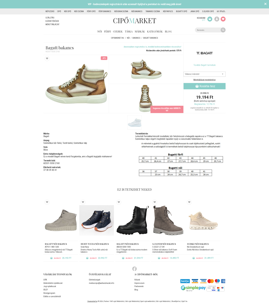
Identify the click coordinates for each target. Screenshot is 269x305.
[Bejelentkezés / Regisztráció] (216, 19)
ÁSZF (45, 290)
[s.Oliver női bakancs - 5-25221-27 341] (168, 220)
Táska (129, 31)
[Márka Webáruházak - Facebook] (134, 269)
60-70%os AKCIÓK (224, 11)
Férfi (107, 31)
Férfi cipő (91, 11)
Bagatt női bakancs (56, 244)
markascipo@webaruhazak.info (101, 283)
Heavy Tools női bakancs (95, 244)
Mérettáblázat (52, 24)
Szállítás (50, 18)
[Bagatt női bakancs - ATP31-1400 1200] (60, 220)
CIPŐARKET (134, 20)
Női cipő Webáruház (132, 301)
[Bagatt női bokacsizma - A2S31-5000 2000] (134, 122)
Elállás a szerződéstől (52, 296)
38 (47, 170)
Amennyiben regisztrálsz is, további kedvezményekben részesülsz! (152, 47)
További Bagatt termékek (204, 65)
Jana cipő (194, 11)
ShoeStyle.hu (175, 301)
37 (44, 170)
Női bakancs (136, 11)
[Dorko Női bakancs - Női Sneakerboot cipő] (203, 220)
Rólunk (137, 280)
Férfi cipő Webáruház (117, 301)
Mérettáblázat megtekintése (204, 80)
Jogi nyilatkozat (49, 286)
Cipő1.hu (184, 301)
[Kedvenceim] (223, 19)
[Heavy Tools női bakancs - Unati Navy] (96, 220)
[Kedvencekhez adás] (47, 58)
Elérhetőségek (52, 21)
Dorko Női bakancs (198, 244)
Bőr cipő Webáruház (163, 301)
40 (53, 170)
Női (99, 31)
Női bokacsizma (121, 11)
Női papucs (168, 11)
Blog (168, 31)
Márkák (140, 31)
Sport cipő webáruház (147, 301)
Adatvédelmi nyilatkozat (52, 283)
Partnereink (138, 286)
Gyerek (118, 31)
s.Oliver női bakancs (164, 244)
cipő (59, 11)
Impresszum (139, 283)
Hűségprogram (49, 293)
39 (50, 170)
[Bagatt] (204, 53)
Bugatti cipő (181, 11)
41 (56, 170)
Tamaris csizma (153, 11)
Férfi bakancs (105, 11)
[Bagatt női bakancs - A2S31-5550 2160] (146, 69)
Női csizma (79, 11)
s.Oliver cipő (208, 11)
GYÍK (45, 280)
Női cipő (67, 11)
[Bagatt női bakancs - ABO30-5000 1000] (132, 220)
